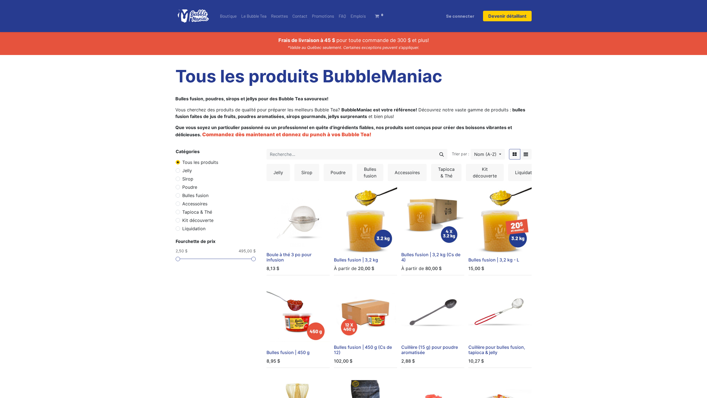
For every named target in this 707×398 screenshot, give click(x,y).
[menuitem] (228, 16)
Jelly (187, 170)
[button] (488, 154)
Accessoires (194, 203)
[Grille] (514, 154)
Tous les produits (200, 162)
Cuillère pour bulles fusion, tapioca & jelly (496, 349)
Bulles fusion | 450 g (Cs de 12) (363, 349)
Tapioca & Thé (197, 212)
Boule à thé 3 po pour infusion (289, 257)
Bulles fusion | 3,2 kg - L (493, 260)
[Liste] (526, 154)
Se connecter (460, 16)
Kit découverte (197, 220)
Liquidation (193, 228)
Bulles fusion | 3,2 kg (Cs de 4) (430, 257)
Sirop (187, 179)
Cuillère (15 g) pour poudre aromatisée (429, 349)
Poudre (189, 187)
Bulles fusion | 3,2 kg (356, 260)
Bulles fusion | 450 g (288, 352)
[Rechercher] (441, 154)
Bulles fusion (195, 195)
